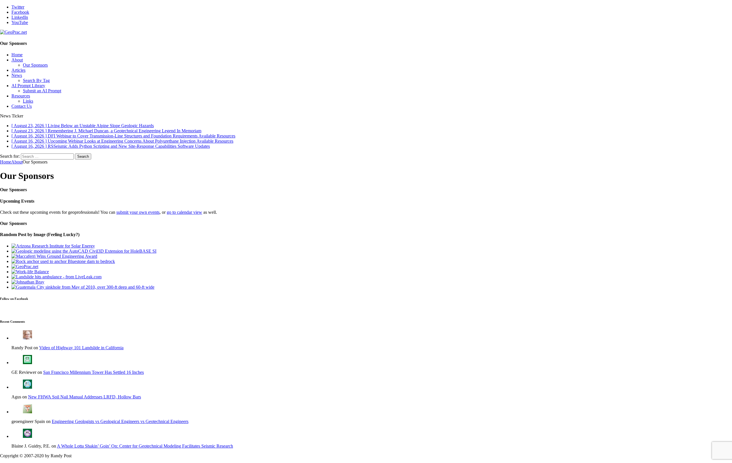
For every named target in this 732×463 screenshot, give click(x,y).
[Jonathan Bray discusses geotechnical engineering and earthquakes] (27, 282)
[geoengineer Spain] (27, 411)
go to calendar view (184, 212)
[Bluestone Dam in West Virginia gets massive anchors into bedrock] (63, 261)
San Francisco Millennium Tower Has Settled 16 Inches (93, 372)
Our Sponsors (35, 65)
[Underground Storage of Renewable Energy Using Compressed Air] (53, 246)
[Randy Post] (27, 338)
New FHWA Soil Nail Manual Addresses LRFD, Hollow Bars (84, 396)
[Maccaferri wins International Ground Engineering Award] (54, 256)
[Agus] (27, 387)
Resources (20, 95)
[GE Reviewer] (27, 362)
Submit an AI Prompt (42, 90)
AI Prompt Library (28, 85)
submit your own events (138, 212)
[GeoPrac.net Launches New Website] (24, 266)
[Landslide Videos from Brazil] (56, 276)
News (16, 75)
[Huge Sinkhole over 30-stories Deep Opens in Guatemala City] (82, 287)
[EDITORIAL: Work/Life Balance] (30, 271)
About (17, 59)
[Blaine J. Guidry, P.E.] (27, 436)
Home (17, 54)
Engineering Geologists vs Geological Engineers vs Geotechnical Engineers (120, 421)
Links (28, 101)
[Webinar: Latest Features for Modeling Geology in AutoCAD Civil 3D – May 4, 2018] (83, 251)
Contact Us (21, 106)
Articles (18, 70)
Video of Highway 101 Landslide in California (81, 347)
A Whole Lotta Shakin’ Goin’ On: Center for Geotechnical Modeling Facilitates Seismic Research (145, 446)
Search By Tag (36, 80)
